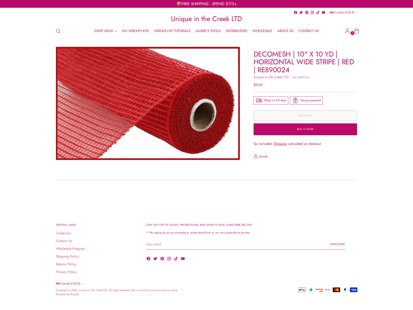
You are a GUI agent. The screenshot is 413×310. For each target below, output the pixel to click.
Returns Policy (66, 264)
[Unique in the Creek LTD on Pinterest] (307, 12)
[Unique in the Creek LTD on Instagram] (312, 12)
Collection (63, 233)
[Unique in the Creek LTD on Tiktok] (318, 12)
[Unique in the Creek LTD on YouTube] (323, 12)
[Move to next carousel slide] (353, 197)
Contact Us (64, 240)
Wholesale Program (70, 248)
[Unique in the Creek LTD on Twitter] (301, 12)
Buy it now (305, 129)
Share (263, 157)
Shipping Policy (67, 256)
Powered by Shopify (67, 294)
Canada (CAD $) (344, 12)
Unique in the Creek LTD (271, 77)
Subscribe (337, 244)
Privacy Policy (66, 271)
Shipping (280, 143)
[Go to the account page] (345, 31)
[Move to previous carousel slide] (343, 197)
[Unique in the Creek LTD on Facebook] (295, 12)
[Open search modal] (58, 31)
